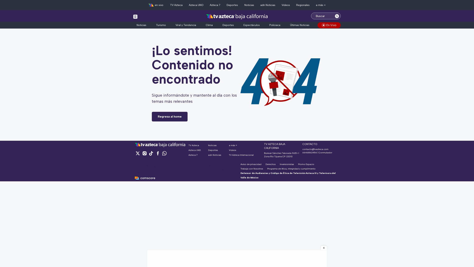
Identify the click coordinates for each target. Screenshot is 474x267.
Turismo (161, 25)
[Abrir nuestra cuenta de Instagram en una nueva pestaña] (144, 153)
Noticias (249, 5)
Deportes (232, 5)
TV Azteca (176, 5)
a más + (321, 5)
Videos (286, 5)
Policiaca (274, 25)
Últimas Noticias (299, 25)
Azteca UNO (196, 5)
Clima (209, 25)
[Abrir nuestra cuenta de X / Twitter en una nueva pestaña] (138, 153)
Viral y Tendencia (186, 25)
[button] (324, 248)
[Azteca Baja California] (237, 16)
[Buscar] (337, 16)
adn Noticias (267, 5)
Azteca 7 (215, 5)
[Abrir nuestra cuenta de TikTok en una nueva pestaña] (151, 153)
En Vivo (331, 25)
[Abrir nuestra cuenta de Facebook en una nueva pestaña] (158, 153)
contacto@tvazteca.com (315, 149)
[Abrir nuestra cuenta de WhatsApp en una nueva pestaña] (164, 153)
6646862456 (309, 152)
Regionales (303, 5)
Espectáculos (251, 25)
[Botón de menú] (135, 16)
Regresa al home (170, 116)
